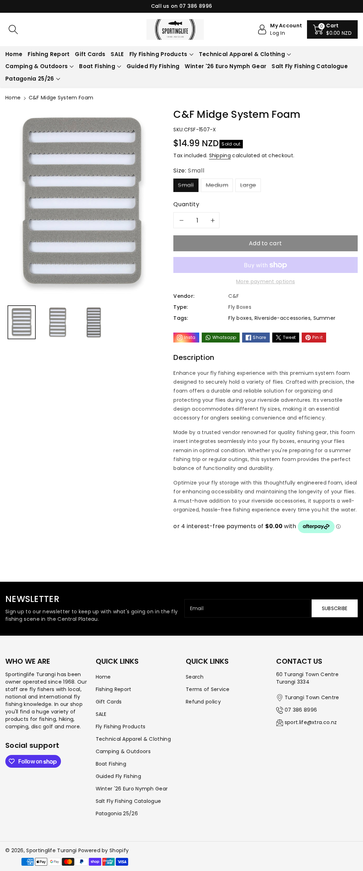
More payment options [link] (265, 281)
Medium (217, 185)
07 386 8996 (301, 709)
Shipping (220, 155)
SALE (101, 714)
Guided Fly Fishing (118, 776)
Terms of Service (208, 689)
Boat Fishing (97, 66)
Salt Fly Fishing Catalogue (128, 801)
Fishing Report (114, 689)
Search (195, 676)
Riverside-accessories (283, 318)
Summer (324, 318)
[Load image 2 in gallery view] (57, 322)
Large (248, 185)
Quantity (186, 204)
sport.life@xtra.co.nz (311, 722)
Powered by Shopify (103, 850)
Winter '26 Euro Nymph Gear (132, 788)
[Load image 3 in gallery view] (93, 322)
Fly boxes (240, 318)
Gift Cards (109, 701)
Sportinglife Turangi (52, 850)
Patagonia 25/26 (29, 78)
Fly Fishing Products (158, 54)
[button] (332, 29)
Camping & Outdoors (36, 66)
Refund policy (203, 701)
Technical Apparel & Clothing (242, 54)
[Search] (13, 29)
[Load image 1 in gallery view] (21, 322)
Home (13, 97)
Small (186, 185)
